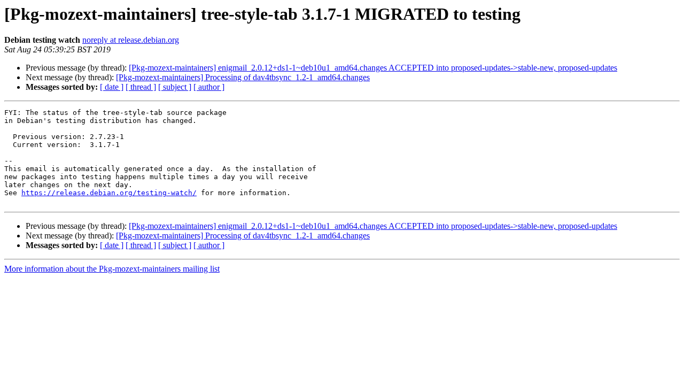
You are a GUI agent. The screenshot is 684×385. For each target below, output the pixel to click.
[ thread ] (141, 86)
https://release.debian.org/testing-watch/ (109, 193)
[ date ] (111, 86)
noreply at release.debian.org (130, 39)
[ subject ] (174, 86)
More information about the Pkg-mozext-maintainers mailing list (112, 268)
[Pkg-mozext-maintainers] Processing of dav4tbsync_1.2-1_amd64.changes (243, 77)
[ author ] (208, 86)
